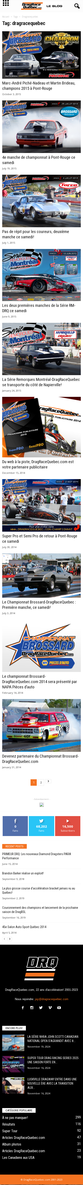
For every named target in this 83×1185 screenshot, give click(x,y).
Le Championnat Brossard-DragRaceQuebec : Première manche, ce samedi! (39, 604)
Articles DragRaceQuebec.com (23, 1138)
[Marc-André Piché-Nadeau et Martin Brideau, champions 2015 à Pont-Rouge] (41, 55)
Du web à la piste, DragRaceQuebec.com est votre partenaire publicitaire (38, 464)
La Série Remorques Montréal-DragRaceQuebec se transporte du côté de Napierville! (41, 382)
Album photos (11, 1144)
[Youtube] (60, 1008)
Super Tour (9, 1131)
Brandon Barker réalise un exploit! (23, 873)
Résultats (8, 1124)
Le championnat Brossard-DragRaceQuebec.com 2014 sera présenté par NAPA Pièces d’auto (39, 681)
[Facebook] (23, 1008)
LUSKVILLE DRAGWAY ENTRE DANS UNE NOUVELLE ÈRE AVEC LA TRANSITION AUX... (52, 1083)
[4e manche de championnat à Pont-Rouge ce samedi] (41, 126)
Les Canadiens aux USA (18, 1158)
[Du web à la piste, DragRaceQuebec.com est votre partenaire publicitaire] (41, 427)
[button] (76, 6)
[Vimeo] (51, 1008)
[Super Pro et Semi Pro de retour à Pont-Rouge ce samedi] (41, 505)
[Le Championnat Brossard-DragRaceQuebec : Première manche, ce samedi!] (41, 575)
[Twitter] (41, 1008)
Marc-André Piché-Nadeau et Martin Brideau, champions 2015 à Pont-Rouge (38, 85)
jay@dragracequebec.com (51, 999)
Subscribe (68, 817)
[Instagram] (32, 1008)
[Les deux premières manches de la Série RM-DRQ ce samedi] (41, 275)
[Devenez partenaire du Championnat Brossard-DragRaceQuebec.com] (41, 725)
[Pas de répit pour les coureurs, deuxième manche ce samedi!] (41, 201)
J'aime (15, 817)
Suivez (41, 817)
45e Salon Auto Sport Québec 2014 (24, 927)
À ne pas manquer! (15, 1118)
